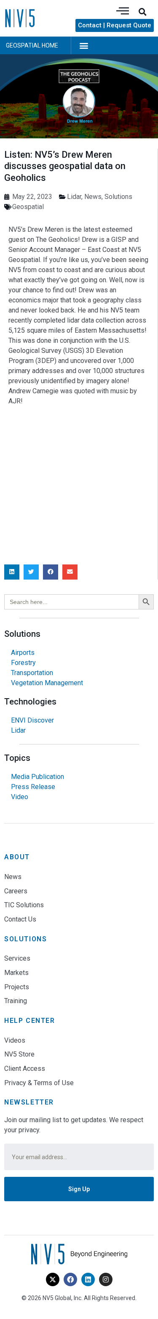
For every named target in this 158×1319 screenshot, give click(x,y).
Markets (16, 973)
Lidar (74, 197)
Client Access (24, 1069)
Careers (15, 891)
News (93, 197)
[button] (142, 12)
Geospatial (28, 207)
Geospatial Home (32, 45)
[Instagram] (105, 1279)
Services (17, 958)
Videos (14, 1040)
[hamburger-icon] (122, 11)
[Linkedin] (88, 1279)
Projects (16, 987)
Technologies (30, 702)
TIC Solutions (24, 905)
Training (15, 1001)
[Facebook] (70, 1279)
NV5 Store (19, 1054)
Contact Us (20, 919)
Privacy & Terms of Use (39, 1083)
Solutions (118, 197)
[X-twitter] (52, 1279)
